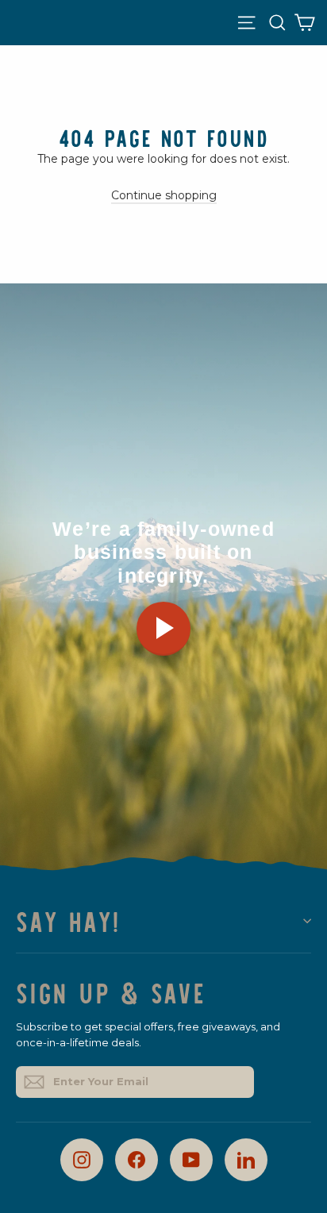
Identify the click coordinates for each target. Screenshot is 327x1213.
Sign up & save (111, 990)
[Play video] (163, 629)
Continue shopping (164, 195)
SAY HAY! (68, 921)
